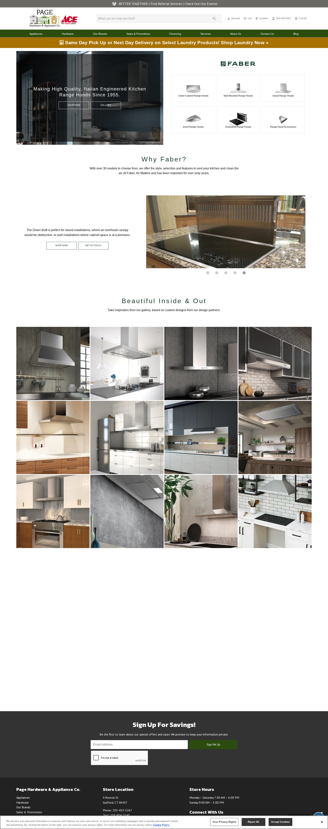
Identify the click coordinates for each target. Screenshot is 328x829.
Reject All (253, 821)
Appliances (36, 33)
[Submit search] (214, 18)
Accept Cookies (280, 821)
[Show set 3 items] (235, 272)
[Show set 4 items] (244, 272)
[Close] (322, 822)
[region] (164, 822)
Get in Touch (93, 245)
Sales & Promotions (138, 33)
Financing (175, 33)
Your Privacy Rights (224, 821)
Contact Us (267, 33)
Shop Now (74, 105)
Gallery (105, 105)
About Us (235, 33)
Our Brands (100, 33)
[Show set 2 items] (225, 272)
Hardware (68, 33)
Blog (296, 33)
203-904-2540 (120, 815)
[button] (228, 18)
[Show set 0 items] (207, 272)
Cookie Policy (161, 824)
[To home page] (53, 18)
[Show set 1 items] (216, 272)
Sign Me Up (213, 744)
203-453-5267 (122, 810)
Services (205, 33)
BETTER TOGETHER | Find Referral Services (150, 4)
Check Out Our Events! (201, 4)
